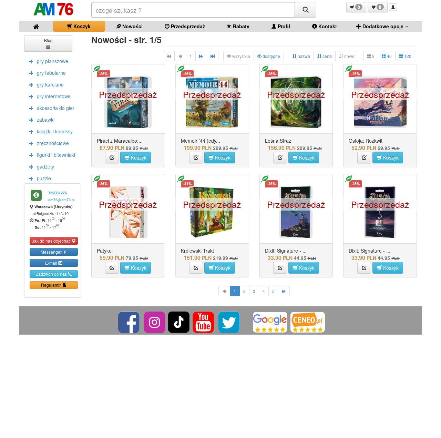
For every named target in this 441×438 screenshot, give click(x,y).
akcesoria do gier (55, 107)
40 (389, 56)
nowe (349, 56)
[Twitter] (230, 321)
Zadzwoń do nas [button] (52, 274)
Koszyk (81, 26)
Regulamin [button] (52, 285)
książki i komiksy (55, 131)
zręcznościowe (53, 143)
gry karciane (50, 84)
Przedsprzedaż (187, 26)
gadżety (45, 166)
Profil (283, 26)
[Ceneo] (307, 321)
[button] (356, 7)
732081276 (57, 192)
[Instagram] (155, 321)
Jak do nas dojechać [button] (52, 241)
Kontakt (327, 26)
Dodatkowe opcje (383, 26)
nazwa (303, 56)
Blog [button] (48, 40)
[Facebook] (129, 321)
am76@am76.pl (61, 199)
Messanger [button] (52, 252)
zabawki (45, 119)
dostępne (270, 56)
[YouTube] (204, 321)
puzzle (44, 178)
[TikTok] (178, 321)
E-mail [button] (51, 263)
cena (326, 56)
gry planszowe (52, 61)
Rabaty (240, 26)
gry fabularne (51, 72)
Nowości (132, 26)
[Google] (270, 321)
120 (407, 56)
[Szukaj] (305, 10)
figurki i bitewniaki (56, 154)
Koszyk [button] (138, 157)
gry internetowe (54, 96)
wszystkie (240, 56)
